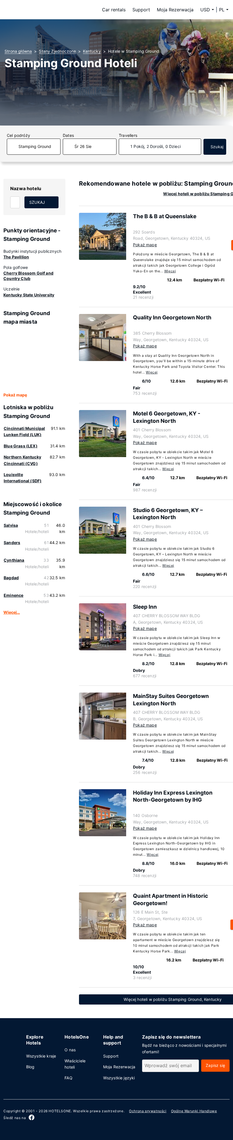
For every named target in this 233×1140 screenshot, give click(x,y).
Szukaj (217, 146)
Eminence (13, 595)
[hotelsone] (40, 9)
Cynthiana (14, 560)
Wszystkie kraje (41, 1056)
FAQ (68, 1077)
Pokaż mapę (15, 394)
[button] (223, 9)
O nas (70, 1049)
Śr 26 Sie (83, 146)
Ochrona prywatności (147, 1111)
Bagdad (11, 577)
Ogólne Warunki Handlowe (194, 1111)
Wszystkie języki (119, 1077)
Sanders (12, 542)
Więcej (170, 271)
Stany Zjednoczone (57, 51)
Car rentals (114, 9)
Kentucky (92, 51)
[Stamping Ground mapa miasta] (34, 359)
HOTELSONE (60, 1111)
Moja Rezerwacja (175, 9)
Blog (30, 1066)
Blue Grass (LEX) (21, 445)
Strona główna (18, 51)
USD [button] (205, 9)
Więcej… (11, 612)
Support (141, 9)
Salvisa (11, 525)
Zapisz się (215, 1065)
